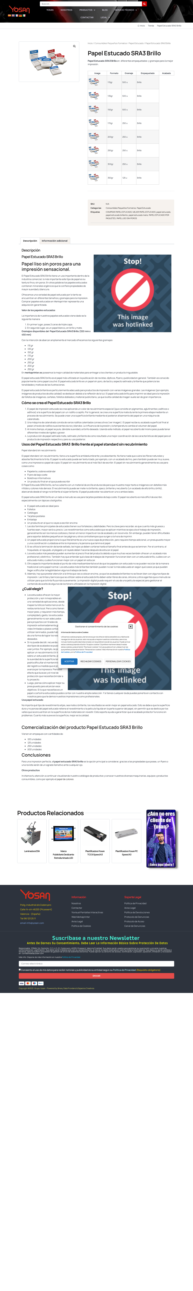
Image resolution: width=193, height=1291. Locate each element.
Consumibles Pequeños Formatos (110, 43)
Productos (85, 9)
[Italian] (24, 15)
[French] (17, 15)
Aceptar (69, 661)
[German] (20, 15)
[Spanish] (9, 15)
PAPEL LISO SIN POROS (127, 218)
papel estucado (163, 212)
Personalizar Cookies (118, 661)
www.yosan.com (30, 784)
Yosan (50, 9)
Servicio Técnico (124, 9)
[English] (13, 15)
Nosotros (66, 9)
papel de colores (65, 779)
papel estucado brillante (117, 215)
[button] (130, 626)
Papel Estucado (136, 43)
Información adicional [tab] (54, 240)
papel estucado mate (138, 215)
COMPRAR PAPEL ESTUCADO (119, 212)
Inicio (90, 43)
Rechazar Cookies (91, 661)
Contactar (87, 17)
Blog (105, 9)
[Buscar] (144, 3)
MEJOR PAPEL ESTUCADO (144, 212)
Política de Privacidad (71, 957)
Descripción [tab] (30, 240)
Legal (104, 17)
